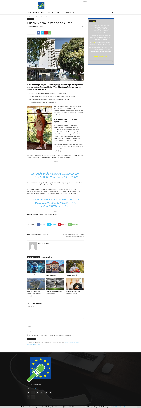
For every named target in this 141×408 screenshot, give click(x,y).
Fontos (37, 16)
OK (124, 407)
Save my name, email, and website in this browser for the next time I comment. (50, 335)
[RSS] (50, 392)
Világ (42, 12)
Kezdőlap (29, 16)
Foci (47, 289)
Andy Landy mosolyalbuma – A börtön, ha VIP (39, 234)
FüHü (29, 12)
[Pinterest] (46, 32)
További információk (116, 407)
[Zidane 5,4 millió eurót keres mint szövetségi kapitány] (55, 284)
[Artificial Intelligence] (36, 266)
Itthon (35, 12)
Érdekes (48, 272)
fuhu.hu (93, 42)
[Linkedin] (41, 392)
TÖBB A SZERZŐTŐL (46, 257)
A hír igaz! (92, 21)
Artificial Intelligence (32, 274)
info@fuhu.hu (36, 388)
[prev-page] (28, 296)
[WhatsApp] (49, 32)
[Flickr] (37, 392)
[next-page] (31, 296)
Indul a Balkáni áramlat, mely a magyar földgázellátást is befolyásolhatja (73, 235)
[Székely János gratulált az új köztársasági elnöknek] (75, 284)
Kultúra (50, 12)
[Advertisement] (84, 6)
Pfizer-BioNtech (48, 214)
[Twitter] (42, 32)
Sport (58, 12)
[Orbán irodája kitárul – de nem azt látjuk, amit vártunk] (55, 266)
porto (54, 214)
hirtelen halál (35, 214)
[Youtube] (33, 397)
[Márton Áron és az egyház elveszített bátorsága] (75, 266)
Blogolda (67, 12)
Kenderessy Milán (33, 26)
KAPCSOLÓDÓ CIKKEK (33, 257)
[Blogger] (28, 392)
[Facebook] (38, 32)
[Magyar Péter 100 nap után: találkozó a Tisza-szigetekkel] (36, 284)
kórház (41, 214)
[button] (112, 12)
